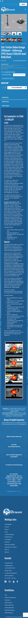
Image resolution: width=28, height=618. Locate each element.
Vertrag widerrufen (9, 607)
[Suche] (23, 4)
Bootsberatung (8, 537)
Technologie (8, 539)
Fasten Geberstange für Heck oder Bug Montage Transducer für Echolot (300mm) (14, 68)
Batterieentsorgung (9, 610)
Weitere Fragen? (5, 105)
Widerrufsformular (9, 605)
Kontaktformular (9, 563)
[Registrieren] (3, 1)
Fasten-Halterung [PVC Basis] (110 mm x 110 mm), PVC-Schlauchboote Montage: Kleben (12, 66)
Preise (6, 532)
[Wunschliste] (20, 1)
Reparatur (7, 542)
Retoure (7, 529)
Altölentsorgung (9, 613)
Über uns (7, 549)
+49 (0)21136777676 (10, 568)
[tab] (14, 97)
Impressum (7, 600)
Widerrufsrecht (8, 602)
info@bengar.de (9, 565)
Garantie (7, 552)
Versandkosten (18, 491)
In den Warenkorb (16, 88)
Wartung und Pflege (10, 544)
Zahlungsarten (8, 524)
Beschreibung (5, 97)
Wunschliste (23, 43)
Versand (7, 527)
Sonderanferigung (9, 534)
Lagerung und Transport (11, 547)
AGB (6, 595)
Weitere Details (5, 101)
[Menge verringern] (5, 88)
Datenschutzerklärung (10, 597)
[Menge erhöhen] (5, 87)
